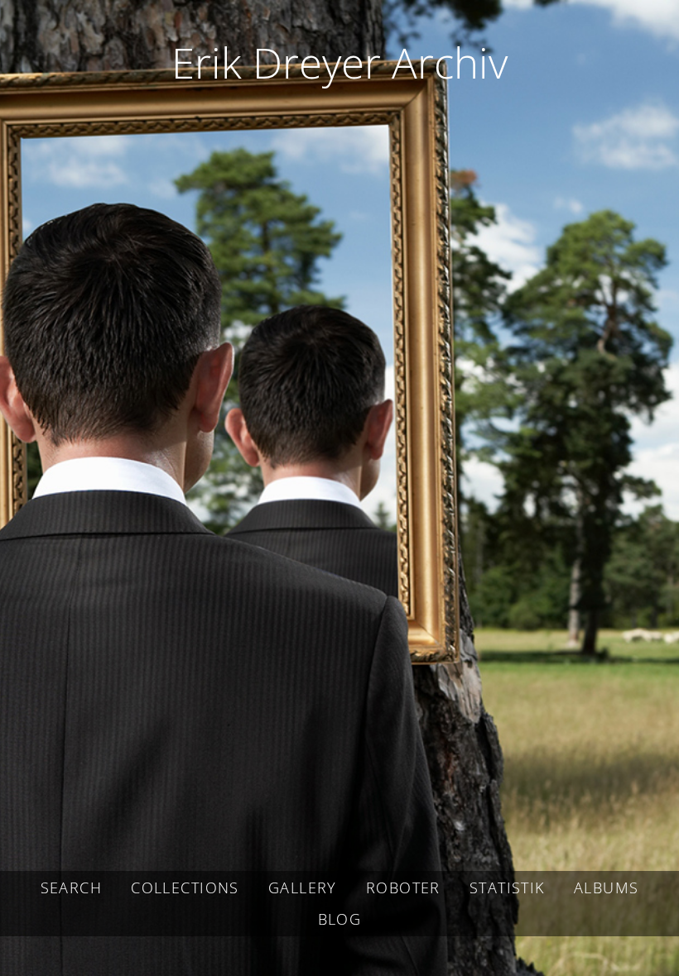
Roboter (403, 887)
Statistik (507, 887)
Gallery (302, 887)
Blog (340, 919)
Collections (185, 887)
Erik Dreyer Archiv (339, 62)
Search (71, 887)
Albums (606, 887)
